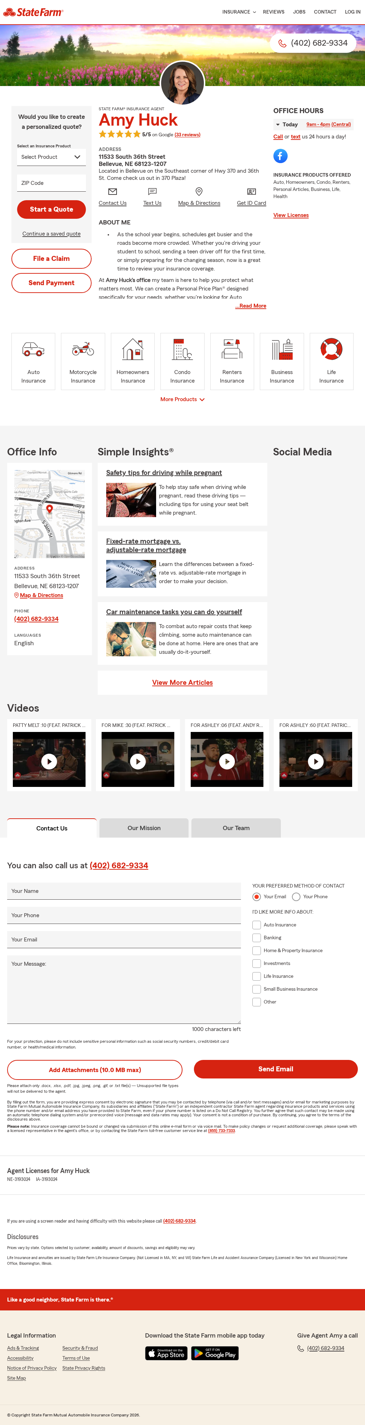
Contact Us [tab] (51, 828)
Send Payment (51, 283)
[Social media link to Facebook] (280, 156)
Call (278, 137)
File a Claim (51, 258)
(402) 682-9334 (36, 619)
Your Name (24, 891)
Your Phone (25, 915)
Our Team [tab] (236, 828)
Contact (325, 12)
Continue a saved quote (51, 234)
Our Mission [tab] (144, 828)
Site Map (16, 1378)
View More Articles (182, 682)
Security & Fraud (80, 1348)
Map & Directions (41, 595)
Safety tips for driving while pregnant (164, 472)
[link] (33, 12)
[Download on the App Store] (166, 1353)
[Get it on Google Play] (215, 1353)
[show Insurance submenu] (253, 12)
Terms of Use (76, 1358)
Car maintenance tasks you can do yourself (174, 612)
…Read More (250, 306)
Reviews (273, 12)
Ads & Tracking (23, 1348)
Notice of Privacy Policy (32, 1368)
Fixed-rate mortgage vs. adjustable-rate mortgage (146, 546)
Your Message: (28, 964)
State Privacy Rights (83, 1368)
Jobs (299, 12)
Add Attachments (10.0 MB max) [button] (95, 1070)
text (295, 137)
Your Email (24, 940)
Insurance (236, 12)
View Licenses (291, 215)
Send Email (275, 1069)
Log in (353, 12)
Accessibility (20, 1358)
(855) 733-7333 (221, 1130)
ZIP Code (32, 183)
